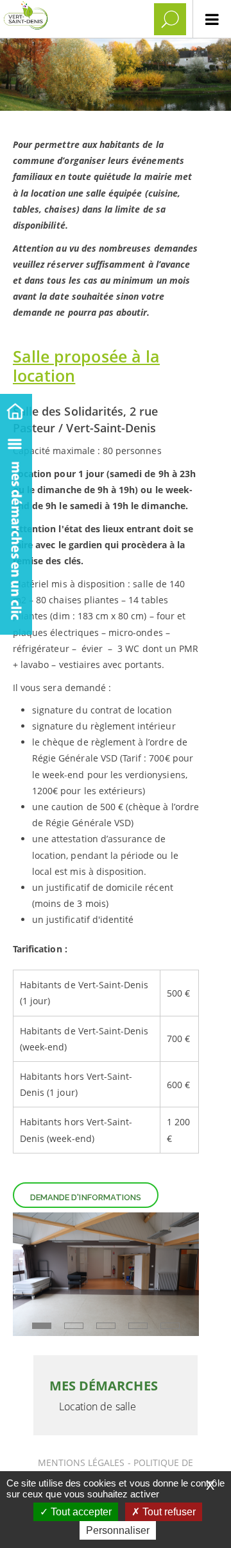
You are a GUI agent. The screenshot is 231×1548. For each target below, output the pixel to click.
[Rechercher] (170, 19)
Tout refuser (168, 1511)
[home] (16, 409)
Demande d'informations (85, 1197)
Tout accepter (80, 1511)
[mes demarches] (16, 529)
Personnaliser (118, 1530)
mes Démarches (103, 1385)
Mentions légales (83, 1462)
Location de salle (97, 1406)
